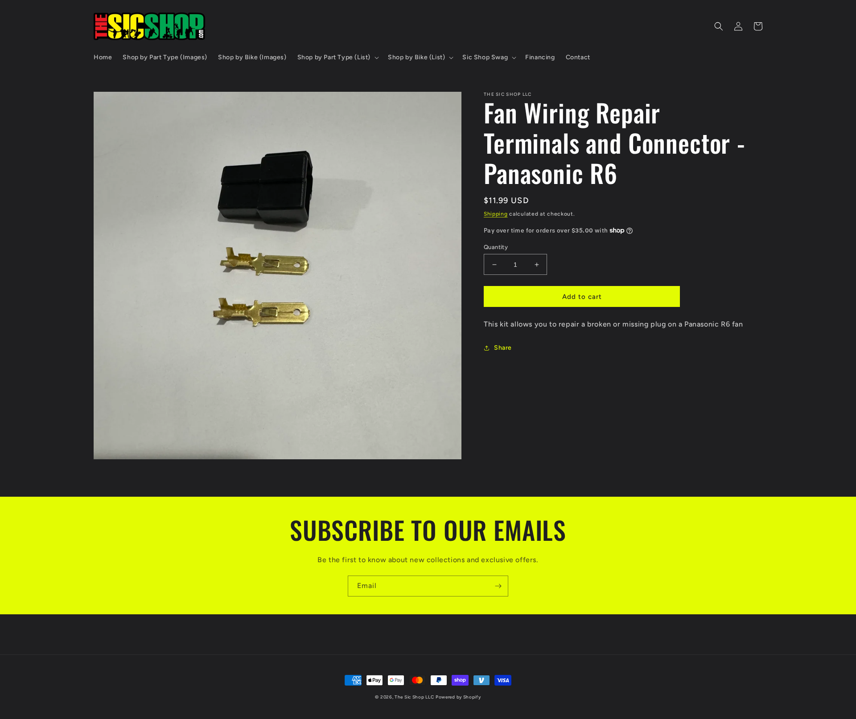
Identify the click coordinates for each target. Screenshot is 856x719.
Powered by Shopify (458, 697)
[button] (337, 57)
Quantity (496, 247)
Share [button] (503, 347)
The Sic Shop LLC (414, 697)
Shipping (496, 214)
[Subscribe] (498, 586)
